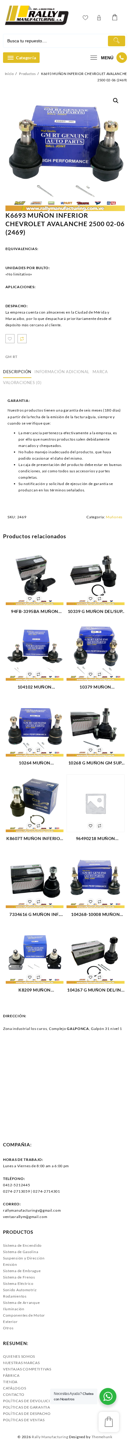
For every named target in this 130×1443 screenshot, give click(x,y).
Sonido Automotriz (20, 1290)
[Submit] (116, 41)
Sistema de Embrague (22, 1271)
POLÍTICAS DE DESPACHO (27, 1413)
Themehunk (102, 1437)
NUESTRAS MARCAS (21, 1362)
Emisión (10, 1264)
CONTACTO (13, 1394)
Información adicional (61, 371)
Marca (100, 371)
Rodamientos (15, 1296)
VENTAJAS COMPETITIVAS (27, 1369)
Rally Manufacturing (50, 1437)
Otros (8, 1328)
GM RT (11, 356)
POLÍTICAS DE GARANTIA (26, 1407)
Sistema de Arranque (21, 1302)
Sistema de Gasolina (20, 1251)
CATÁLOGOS (14, 1388)
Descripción (17, 371)
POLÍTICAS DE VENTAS (23, 1420)
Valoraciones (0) (22, 382)
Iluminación (13, 1309)
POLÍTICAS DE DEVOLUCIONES (32, 1401)
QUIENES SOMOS (19, 1356)
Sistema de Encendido (22, 1245)
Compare (22, 338)
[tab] (18, 371)
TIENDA (10, 1381)
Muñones (114, 517)
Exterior (10, 1321)
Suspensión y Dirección (23, 1258)
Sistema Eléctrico (18, 1283)
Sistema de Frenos (19, 1277)
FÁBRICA (11, 1375)
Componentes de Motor (24, 1315)
